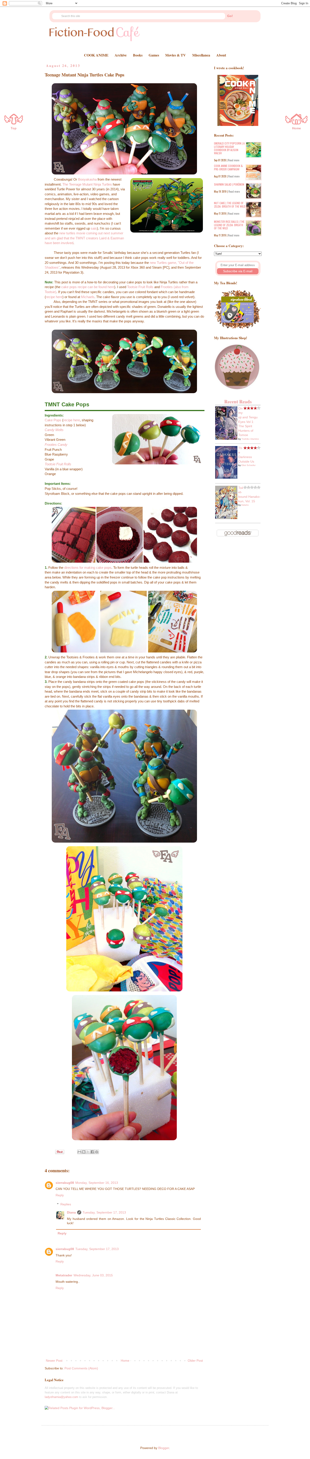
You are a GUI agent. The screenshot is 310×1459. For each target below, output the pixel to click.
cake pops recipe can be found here (87, 287)
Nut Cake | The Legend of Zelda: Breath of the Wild (229, 204)
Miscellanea (201, 55)
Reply (60, 1195)
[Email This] (79, 1152)
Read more (233, 160)
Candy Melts (54, 430)
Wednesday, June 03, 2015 (93, 1275)
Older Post (195, 1360)
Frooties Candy (56, 444)
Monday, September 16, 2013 (96, 1182)
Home (125, 1360)
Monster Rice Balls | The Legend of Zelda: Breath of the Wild (229, 225)
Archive (121, 55)
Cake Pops (53, 420)
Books (138, 55)
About (221, 55)
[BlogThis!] (83, 1152)
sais (94, 228)
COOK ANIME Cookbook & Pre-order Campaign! (228, 167)
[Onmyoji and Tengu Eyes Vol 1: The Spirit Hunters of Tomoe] (226, 438)
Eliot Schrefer (248, 465)
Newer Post (54, 1360)
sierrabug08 (65, 1182)
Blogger (163, 1448)
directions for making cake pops (87, 567)
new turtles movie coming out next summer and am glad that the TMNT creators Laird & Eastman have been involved (84, 238)
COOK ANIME (96, 55)
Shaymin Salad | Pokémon (229, 184)
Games (154, 55)
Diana (71, 1212)
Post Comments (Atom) (81, 1368)
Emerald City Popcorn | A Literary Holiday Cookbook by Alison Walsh (229, 148)
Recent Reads (238, 401)
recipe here (54, 297)
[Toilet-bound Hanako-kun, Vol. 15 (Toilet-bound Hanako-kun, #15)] (226, 518)
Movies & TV (175, 55)
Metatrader (64, 1275)
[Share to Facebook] (92, 1152)
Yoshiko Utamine (250, 439)
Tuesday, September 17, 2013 (104, 1212)
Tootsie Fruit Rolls (140, 287)
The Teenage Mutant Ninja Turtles (87, 184)
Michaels (87, 297)
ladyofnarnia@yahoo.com (61, 1397)
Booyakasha (87, 179)
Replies (65, 1204)
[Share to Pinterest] (96, 1152)
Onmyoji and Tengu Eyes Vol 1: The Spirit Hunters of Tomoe (248, 422)
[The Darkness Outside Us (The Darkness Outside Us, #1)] (226, 477)
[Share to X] (88, 1152)
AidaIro (245, 505)
